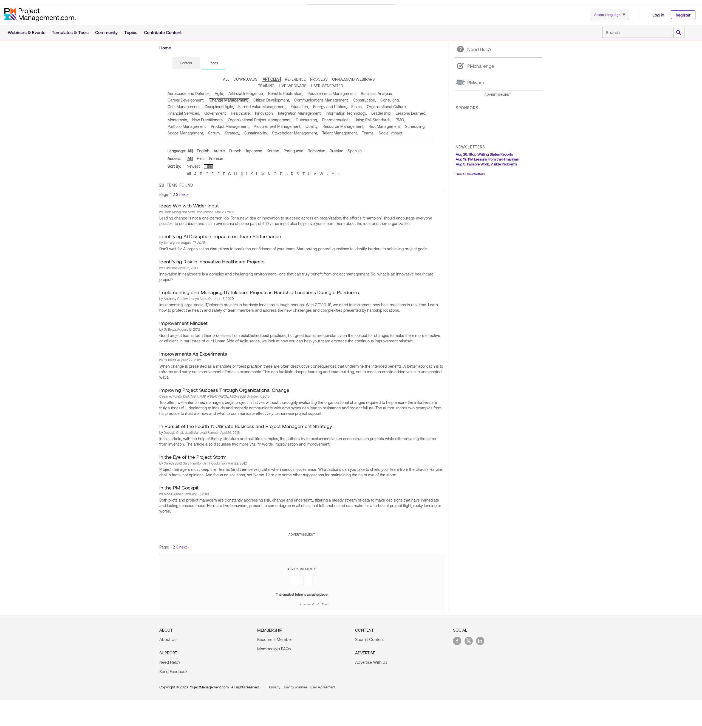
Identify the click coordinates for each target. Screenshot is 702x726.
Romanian (316, 150)
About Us (167, 639)
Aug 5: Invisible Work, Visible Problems (486, 164)
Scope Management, (186, 133)
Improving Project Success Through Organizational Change (224, 390)
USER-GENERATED (327, 85)
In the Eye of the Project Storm (193, 457)
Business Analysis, (377, 93)
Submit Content (369, 639)
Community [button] (106, 32)
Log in (658, 14)
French (235, 150)
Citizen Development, (271, 100)
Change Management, (229, 100)
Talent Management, (340, 133)
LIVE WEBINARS (293, 85)
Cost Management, (184, 106)
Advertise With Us (371, 662)
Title (208, 166)
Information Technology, (346, 113)
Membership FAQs (274, 648)
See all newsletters (470, 174)
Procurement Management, (277, 126)
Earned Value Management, (262, 106)
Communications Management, (321, 100)
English (203, 150)
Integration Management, (299, 113)
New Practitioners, (207, 119)
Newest (193, 166)
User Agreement (322, 687)
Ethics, (357, 106)
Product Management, (230, 126)
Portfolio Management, (187, 126)
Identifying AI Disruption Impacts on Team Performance (220, 236)
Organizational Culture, (387, 106)
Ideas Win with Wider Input (189, 205)
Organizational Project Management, (259, 119)
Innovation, (264, 113)
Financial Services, (184, 113)
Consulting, (390, 100)
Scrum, (214, 133)
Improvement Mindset (183, 323)
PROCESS (319, 79)
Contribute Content (163, 32)
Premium (216, 158)
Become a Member (274, 639)
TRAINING (266, 85)
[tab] (186, 63)
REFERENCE (295, 79)
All (190, 150)
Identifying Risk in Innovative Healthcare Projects (212, 261)
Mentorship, (178, 119)
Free (201, 158)
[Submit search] (678, 32)
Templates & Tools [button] (70, 32)
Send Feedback (173, 671)
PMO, (400, 119)
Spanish (355, 150)
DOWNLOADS (245, 79)
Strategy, (232, 133)
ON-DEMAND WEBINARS (353, 79)
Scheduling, (415, 126)
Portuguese (293, 150)
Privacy (274, 687)
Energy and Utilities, (330, 106)
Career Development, (186, 100)
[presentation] (186, 62)
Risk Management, (385, 126)
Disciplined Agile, (219, 106)
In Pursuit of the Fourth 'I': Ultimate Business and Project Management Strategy (245, 426)
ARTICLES (271, 79)
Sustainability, (256, 133)
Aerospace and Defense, (189, 93)
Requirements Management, (331, 93)
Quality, (311, 126)
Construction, (364, 100)
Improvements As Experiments (193, 354)
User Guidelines (295, 687)
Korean (273, 150)
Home (165, 47)
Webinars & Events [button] (26, 32)
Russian (336, 150)
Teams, (368, 133)
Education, (300, 106)
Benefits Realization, (285, 93)
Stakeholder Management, (295, 133)
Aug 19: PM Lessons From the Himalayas (487, 159)
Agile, (219, 93)
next (183, 194)
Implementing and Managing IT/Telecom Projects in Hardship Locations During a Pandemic (259, 292)
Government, (215, 113)
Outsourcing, (307, 119)
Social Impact (390, 133)
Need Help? (169, 662)
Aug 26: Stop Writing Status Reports (484, 154)
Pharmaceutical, (336, 119)
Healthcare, (241, 113)
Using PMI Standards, (373, 119)
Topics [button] (130, 32)
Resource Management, (343, 126)
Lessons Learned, (411, 113)
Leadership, (381, 113)
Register (683, 15)
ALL (226, 79)
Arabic (219, 150)
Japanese (254, 150)
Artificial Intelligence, (246, 93)
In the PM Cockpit (179, 488)
